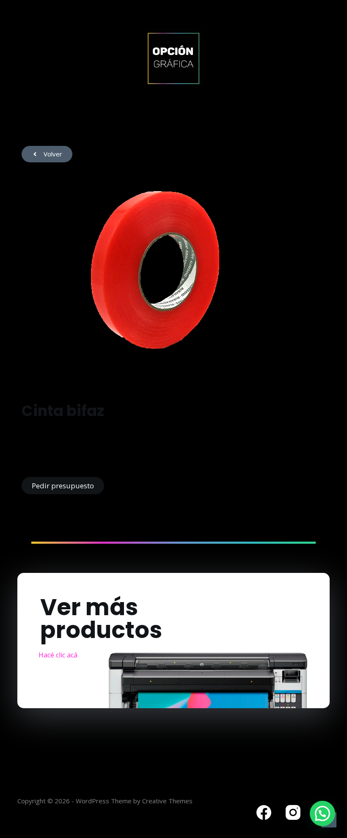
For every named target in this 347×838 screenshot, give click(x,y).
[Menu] (326, 58)
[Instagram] (293, 812)
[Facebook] (263, 812)
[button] (322, 813)
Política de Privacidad (50, 791)
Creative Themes (167, 801)
